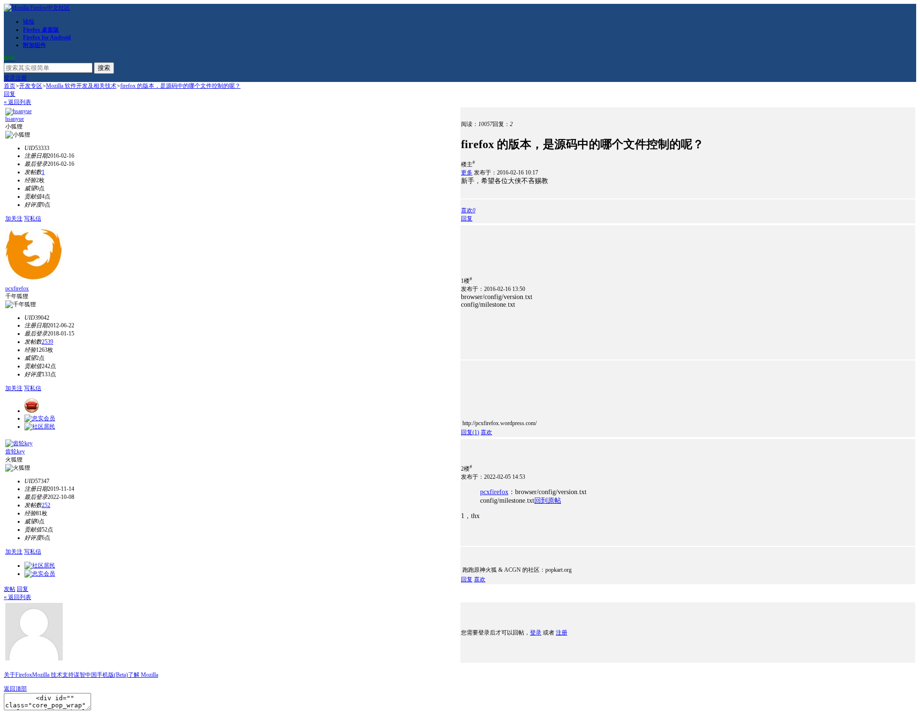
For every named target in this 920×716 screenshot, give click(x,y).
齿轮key (15, 451)
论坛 (28, 21)
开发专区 (30, 85)
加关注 (14, 218)
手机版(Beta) (112, 674)
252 (46, 505)
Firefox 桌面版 (41, 29)
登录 (9, 77)
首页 (9, 85)
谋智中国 (85, 674)
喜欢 (486, 432)
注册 (21, 77)
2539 (47, 341)
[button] (468, 210)
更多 (466, 172)
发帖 (9, 589)
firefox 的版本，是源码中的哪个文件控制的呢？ (180, 85)
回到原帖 (547, 500)
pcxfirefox (17, 288)
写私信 (32, 218)
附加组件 (34, 45)
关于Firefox (18, 674)
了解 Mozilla (143, 674)
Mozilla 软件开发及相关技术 (81, 85)
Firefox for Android (47, 37)
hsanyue (14, 118)
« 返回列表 (17, 102)
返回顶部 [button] (15, 688)
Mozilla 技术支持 (53, 674)
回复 (9, 94)
